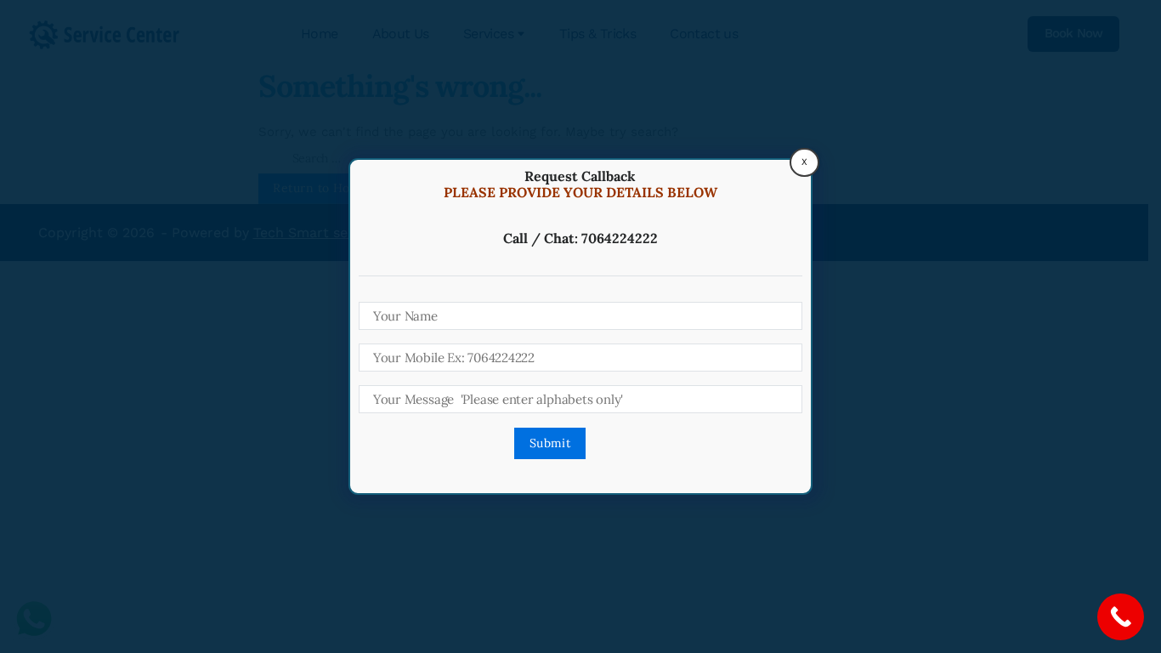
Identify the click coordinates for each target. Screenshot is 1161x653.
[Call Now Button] (1120, 616)
